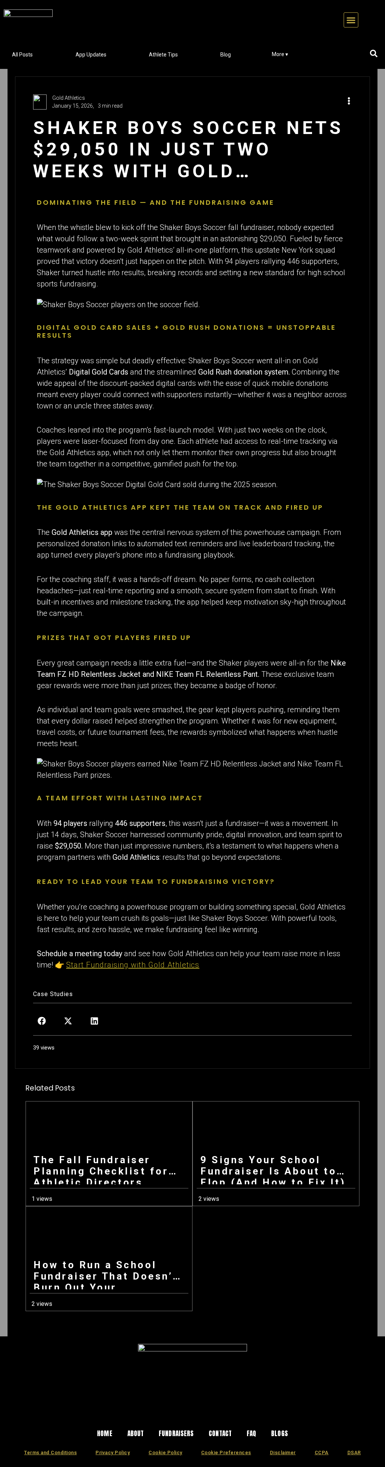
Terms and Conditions (50, 1452)
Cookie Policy (165, 1452)
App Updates (91, 55)
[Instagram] (141, 1411)
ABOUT (135, 1433)
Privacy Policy (112, 1452)
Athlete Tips (163, 55)
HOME (104, 1433)
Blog (225, 55)
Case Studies (53, 994)
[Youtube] (243, 1411)
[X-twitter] (162, 1411)
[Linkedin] (202, 1411)
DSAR (354, 1452)
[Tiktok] (223, 1411)
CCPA (322, 1452)
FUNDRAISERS (176, 1433)
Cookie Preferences (226, 1452)
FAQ (251, 1433)
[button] (351, 19)
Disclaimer (283, 1452)
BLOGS (279, 1433)
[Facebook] (182, 1411)
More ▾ (280, 54)
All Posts (22, 55)
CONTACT (220, 1433)
